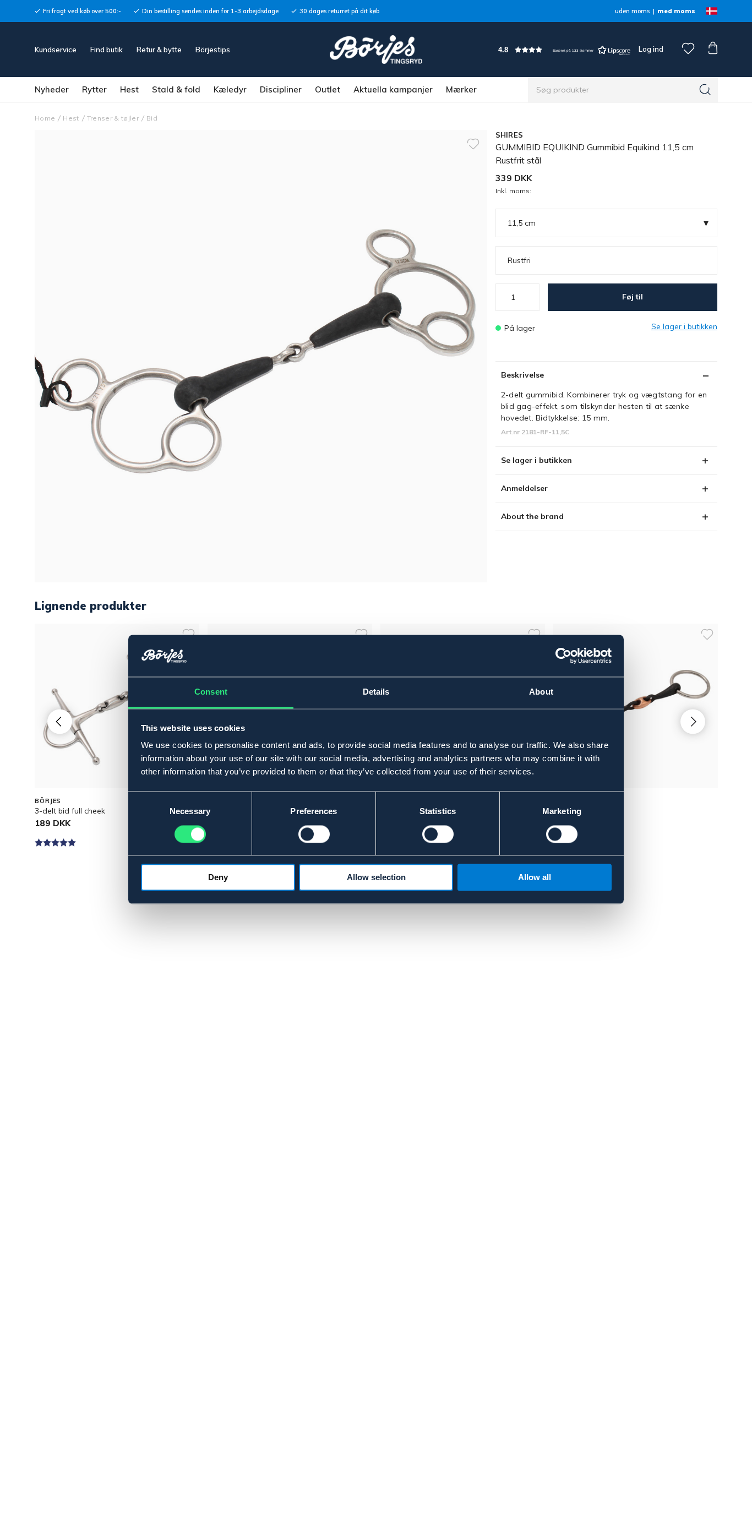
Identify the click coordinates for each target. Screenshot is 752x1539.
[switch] (314, 834)
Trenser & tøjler (113, 118)
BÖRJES (48, 801)
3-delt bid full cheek (70, 811)
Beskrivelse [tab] (522, 375)
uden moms (632, 11)
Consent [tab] (210, 692)
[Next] (692, 721)
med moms (676, 11)
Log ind (651, 49)
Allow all (534, 877)
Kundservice (56, 49)
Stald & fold (176, 89)
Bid (151, 118)
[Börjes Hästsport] (376, 49)
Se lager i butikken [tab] (536, 460)
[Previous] (59, 721)
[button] (564, 49)
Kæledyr (230, 89)
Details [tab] (376, 692)
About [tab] (541, 692)
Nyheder (52, 89)
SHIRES (509, 134)
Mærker (461, 89)
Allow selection (376, 877)
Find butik (106, 49)
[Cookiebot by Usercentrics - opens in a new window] (563, 656)
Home (45, 118)
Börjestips (212, 49)
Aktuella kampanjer (393, 89)
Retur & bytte (159, 49)
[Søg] (705, 89)
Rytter (94, 89)
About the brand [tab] (532, 516)
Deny (218, 877)
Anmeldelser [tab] (524, 488)
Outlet (327, 89)
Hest (129, 89)
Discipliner (281, 89)
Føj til (632, 297)
